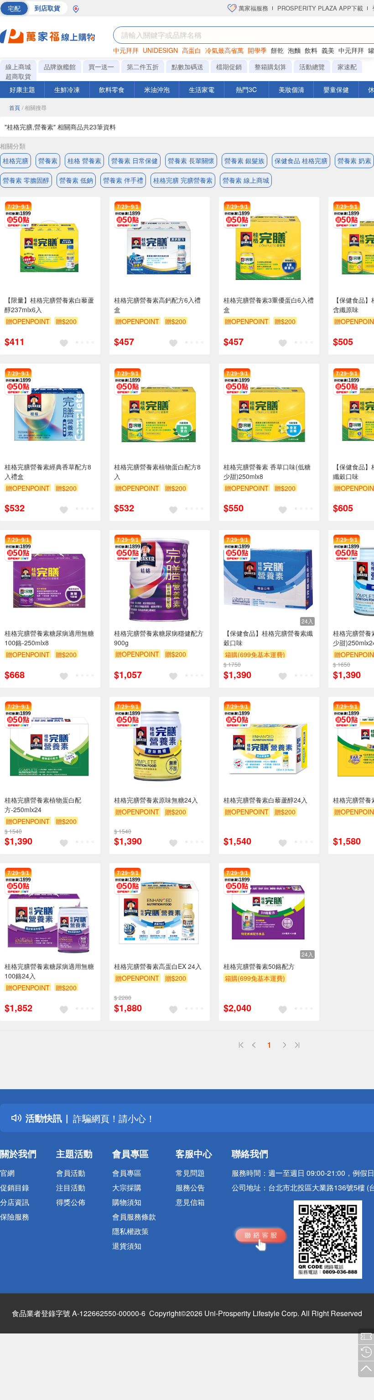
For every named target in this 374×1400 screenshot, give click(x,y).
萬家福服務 (252, 8)
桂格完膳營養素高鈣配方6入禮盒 (157, 304)
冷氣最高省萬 (224, 50)
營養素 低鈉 (76, 180)
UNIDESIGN (160, 50)
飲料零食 (112, 89)
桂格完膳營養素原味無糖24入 (156, 799)
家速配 (347, 66)
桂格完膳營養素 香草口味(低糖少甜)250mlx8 (267, 471)
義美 (328, 50)
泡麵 (294, 50)
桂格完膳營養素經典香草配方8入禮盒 (48, 471)
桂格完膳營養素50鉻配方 (259, 966)
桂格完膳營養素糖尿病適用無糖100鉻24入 (49, 971)
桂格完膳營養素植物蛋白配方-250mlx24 (43, 804)
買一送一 (101, 66)
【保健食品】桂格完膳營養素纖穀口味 (268, 637)
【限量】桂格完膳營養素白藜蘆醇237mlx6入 (49, 304)
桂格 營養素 (84, 160)
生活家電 (201, 89)
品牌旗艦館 (60, 66)
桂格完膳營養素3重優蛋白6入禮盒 (268, 304)
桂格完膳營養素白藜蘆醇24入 (265, 799)
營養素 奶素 (354, 160)
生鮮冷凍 (67, 89)
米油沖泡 (157, 89)
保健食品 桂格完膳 (301, 160)
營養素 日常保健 (134, 160)
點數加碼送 (187, 66)
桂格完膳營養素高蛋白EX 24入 (158, 966)
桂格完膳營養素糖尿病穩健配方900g (158, 637)
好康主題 (22, 89)
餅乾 (277, 50)
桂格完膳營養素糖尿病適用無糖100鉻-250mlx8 (49, 637)
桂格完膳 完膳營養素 (183, 180)
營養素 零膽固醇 (26, 180)
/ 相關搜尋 (34, 107)
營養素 (47, 160)
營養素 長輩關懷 (191, 160)
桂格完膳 (15, 160)
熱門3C (246, 89)
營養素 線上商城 (246, 180)
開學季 (257, 50)
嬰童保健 (336, 89)
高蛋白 (191, 50)
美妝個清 (291, 89)
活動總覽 (312, 66)
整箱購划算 (270, 66)
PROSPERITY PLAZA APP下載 (320, 8)
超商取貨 (18, 76)
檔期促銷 (229, 66)
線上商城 (18, 66)
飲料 (311, 50)
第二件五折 (143, 66)
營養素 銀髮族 (244, 160)
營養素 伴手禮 (123, 180)
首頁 (14, 107)
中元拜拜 (126, 50)
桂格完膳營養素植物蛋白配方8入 (157, 471)
